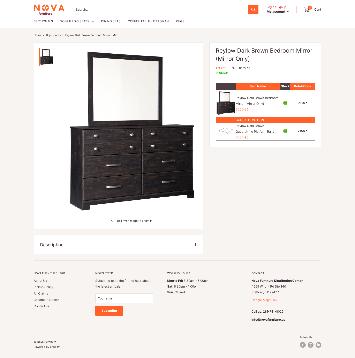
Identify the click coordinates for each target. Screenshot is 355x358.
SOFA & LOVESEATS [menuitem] (74, 21)
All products (53, 35)
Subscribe (109, 311)
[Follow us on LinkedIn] (318, 345)
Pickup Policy (43, 287)
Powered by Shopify (47, 346)
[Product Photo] (225, 127)
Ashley (221, 68)
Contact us (41, 306)
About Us (40, 281)
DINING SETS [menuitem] (111, 21)
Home (37, 35)
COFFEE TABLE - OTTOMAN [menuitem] (148, 21)
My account (276, 11)
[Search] (253, 9)
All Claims (41, 293)
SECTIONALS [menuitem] (43, 21)
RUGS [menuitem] (180, 21)
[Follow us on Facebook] (303, 345)
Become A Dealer (46, 300)
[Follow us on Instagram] (311, 345)
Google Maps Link (264, 300)
